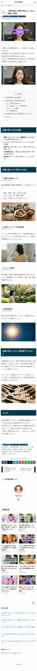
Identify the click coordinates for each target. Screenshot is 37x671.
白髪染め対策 (5, 451)
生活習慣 (21, 449)
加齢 (32, 447)
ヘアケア (27, 447)
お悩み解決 (5, 16)
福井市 (11, 451)
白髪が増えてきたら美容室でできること (19, 114)
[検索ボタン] (35, 2)
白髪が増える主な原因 (13, 97)
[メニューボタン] (2, 2)
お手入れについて (13, 16)
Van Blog (19, 2)
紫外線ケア (4, 453)
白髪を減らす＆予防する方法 (15, 101)
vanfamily (6, 447)
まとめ (8, 117)
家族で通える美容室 (6, 449)
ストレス (22, 447)
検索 (33, 602)
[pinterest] (18, 499)
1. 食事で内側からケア (15, 103)
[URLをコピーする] (33, 462)
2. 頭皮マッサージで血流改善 (17, 105)
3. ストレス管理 (13, 108)
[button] (4, 462)
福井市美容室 (26, 451)
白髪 (25, 449)
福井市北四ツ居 (18, 451)
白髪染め (30, 449)
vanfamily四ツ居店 (14, 447)
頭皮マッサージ (12, 453)
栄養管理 (15, 449)
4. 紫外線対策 (13, 110)
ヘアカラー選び (22, 16)
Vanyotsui (18, 496)
